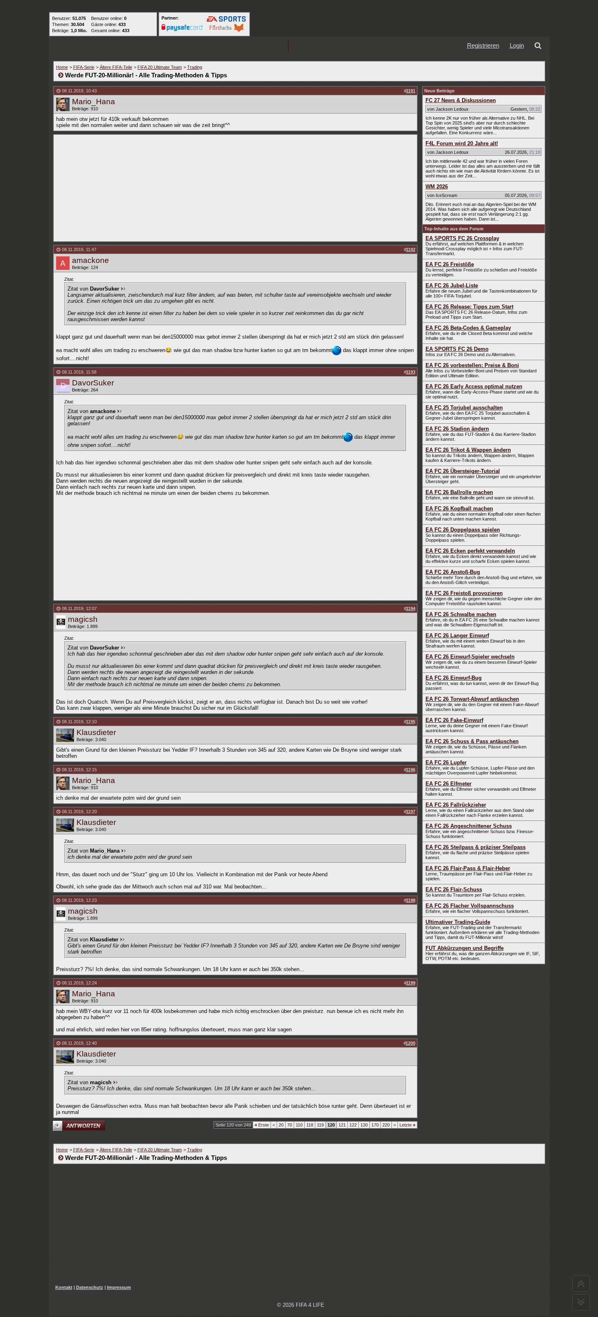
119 (320, 1124)
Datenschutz (89, 1287)
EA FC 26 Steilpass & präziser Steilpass (476, 847)
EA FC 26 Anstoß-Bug (453, 572)
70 (289, 1124)
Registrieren (483, 45)
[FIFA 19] (210, 46)
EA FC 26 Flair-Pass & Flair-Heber (468, 868)
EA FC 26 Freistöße (450, 264)
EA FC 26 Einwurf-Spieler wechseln (470, 657)
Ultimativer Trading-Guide (458, 922)
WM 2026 (437, 187)
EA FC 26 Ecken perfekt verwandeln (470, 551)
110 (299, 1124)
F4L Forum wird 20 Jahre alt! (462, 143)
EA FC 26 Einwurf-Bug (454, 678)
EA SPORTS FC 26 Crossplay (462, 238)
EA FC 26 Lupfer (446, 762)
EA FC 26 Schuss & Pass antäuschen (472, 741)
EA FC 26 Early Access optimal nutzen (474, 386)
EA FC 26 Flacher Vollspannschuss (470, 906)
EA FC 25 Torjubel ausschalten (464, 408)
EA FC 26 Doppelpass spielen (463, 530)
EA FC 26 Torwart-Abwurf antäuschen (472, 699)
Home (62, 67)
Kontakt (63, 1287)
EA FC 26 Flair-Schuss (454, 889)
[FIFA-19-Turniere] (262, 46)
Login (517, 45)
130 (364, 1124)
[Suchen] (539, 46)
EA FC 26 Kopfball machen (459, 508)
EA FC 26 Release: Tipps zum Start (469, 307)
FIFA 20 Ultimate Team (159, 67)
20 (281, 1124)
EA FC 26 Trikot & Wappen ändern (468, 450)
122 (353, 1124)
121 (342, 1124)
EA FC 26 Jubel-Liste (452, 285)
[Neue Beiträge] (158, 46)
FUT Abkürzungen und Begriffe (465, 948)
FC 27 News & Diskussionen (461, 100)
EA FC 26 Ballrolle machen (459, 492)
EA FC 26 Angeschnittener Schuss (469, 826)
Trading (194, 67)
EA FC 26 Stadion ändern (457, 429)
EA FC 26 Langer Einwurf (457, 635)
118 (309, 1124)
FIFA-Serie (83, 67)
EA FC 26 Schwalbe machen (461, 614)
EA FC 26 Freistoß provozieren (464, 593)
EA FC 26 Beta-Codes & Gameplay (468, 328)
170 (375, 1124)
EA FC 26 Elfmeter (448, 784)
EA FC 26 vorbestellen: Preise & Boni (472, 365)
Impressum (119, 1287)
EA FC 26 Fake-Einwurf (454, 720)
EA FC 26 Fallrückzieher (456, 805)
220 (386, 1124)
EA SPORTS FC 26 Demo (457, 349)
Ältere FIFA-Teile (116, 67)
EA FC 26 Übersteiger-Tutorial (463, 471)
